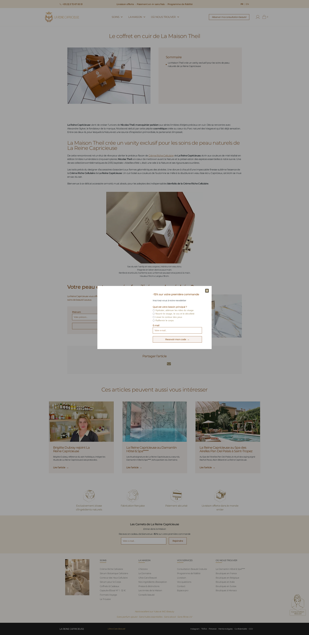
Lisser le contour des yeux (168, 317)
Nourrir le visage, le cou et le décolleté (174, 313)
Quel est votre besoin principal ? (170, 306)
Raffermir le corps (164, 320)
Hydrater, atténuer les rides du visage (174, 310)
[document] (154, 317)
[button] (207, 290)
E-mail (156, 325)
